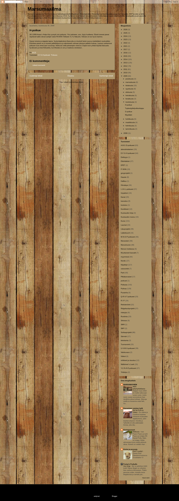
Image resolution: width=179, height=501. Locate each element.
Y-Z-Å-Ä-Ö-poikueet (128, 368)
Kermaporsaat (129, 430)
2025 (125, 33)
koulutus (124, 205)
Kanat (123, 197)
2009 (125, 76)
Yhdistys (124, 372)
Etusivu (71, 76)
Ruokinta (124, 316)
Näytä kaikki (146, 478)
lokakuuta (129, 85)
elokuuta (129, 92)
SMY (122, 328)
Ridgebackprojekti (128, 308)
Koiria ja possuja (130, 449)
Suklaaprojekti (126, 332)
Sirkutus (124, 320)
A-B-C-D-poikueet (127, 145)
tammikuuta (130, 129)
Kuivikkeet (125, 209)
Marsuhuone (126, 245)
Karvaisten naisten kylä (133, 408)
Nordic (123, 261)
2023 (125, 39)
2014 (125, 59)
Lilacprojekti (125, 229)
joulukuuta (130, 79)
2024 (125, 36)
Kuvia (123, 221)
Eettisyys (124, 157)
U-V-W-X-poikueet (128, 348)
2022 (125, 43)
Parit (122, 273)
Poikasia (54, 55)
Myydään (128, 115)
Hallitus (123, 181)
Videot (123, 356)
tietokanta (124, 340)
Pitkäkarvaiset (126, 277)
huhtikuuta (130, 119)
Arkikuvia (136, 432)
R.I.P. (123, 301)
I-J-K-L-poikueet (127, 189)
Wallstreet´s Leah (127, 364)
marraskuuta (131, 82)
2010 (125, 73)
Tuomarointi (125, 344)
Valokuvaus (125, 352)
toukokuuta (130, 102)
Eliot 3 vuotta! (138, 451)
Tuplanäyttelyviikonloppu (134, 108)
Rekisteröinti (125, 305)
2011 (125, 69)
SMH (123, 324)
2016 (125, 53)
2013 (125, 63)
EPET (123, 165)
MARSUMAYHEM (130, 385)
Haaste (123, 177)
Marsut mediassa (127, 249)
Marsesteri (125, 241)
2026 (125, 29)
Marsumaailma (44, 9)
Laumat (124, 225)
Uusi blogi (127, 466)
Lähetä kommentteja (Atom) (73, 82)
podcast (124, 281)
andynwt (97, 496)
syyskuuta (130, 89)
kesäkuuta (130, 99)
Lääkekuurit (125, 233)
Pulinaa (124, 289)
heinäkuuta (130, 95)
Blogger (114, 496)
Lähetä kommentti (39, 65)
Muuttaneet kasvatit (128, 253)
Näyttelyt (124, 265)
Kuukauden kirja (127, 213)
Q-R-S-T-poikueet (127, 297)
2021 (125, 46)
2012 (125, 66)
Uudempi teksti (35, 76)
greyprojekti (125, 173)
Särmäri (124, 336)
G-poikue (128, 112)
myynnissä (125, 257)
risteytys (124, 312)
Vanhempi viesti (106, 76)
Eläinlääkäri (125, 161)
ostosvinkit (125, 269)
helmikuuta (130, 126)
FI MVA (123, 169)
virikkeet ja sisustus (128, 360)
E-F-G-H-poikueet (44, 55)
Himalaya (124, 185)
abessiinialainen (127, 149)
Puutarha (124, 293)
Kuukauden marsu (128, 217)
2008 (125, 133)
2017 (125, 49)
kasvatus (124, 201)
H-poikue (128, 105)
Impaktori (124, 193)
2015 (125, 56)
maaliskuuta (130, 122)
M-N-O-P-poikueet (128, 237)
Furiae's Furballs (130, 464)
